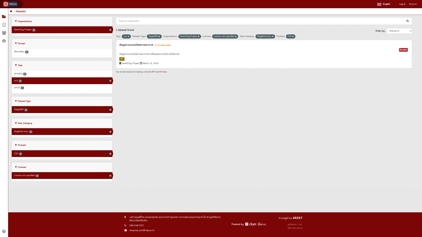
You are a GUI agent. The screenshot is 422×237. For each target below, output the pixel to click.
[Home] (11, 11)
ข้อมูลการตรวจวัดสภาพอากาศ (136, 45)
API (153, 71)
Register (413, 4)
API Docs (162, 71)
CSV (121, 59)
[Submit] (408, 21)
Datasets (21, 11)
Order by (380, 31)
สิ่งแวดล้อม (403, 50)
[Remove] (128, 36)
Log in (402, 4)
